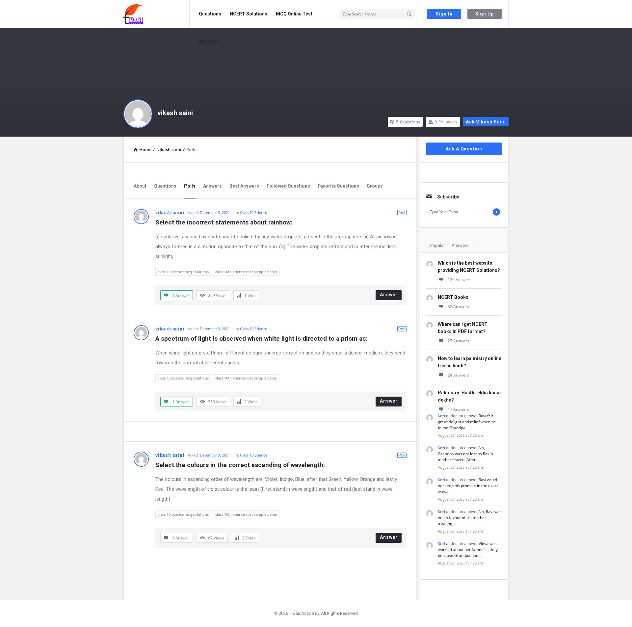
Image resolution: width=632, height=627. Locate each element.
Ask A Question (464, 148)
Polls (190, 186)
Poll (402, 212)
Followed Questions (288, 186)
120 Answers (459, 279)
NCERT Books (453, 297)
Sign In (444, 13)
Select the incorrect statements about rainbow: (223, 222)
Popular (437, 245)
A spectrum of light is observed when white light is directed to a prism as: (261, 338)
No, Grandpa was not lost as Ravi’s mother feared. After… (465, 453)
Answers (212, 186)
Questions (210, 13)
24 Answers (458, 375)
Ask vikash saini (486, 121)
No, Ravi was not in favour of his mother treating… (470, 517)
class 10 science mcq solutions (183, 271)
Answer (389, 294)
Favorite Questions (338, 186)
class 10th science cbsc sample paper (246, 271)
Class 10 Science (253, 212)
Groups (375, 186)
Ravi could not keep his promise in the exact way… (468, 485)
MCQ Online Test (294, 13)
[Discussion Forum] (156, 14)
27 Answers (458, 341)
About (140, 186)
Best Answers (244, 186)
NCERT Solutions (248, 13)
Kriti (441, 416)
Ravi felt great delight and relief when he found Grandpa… (467, 422)
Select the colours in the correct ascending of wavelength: (240, 465)
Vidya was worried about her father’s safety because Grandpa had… (468, 549)
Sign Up (484, 13)
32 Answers (458, 306)
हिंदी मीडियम (209, 41)
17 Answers (458, 409)
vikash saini (175, 113)
